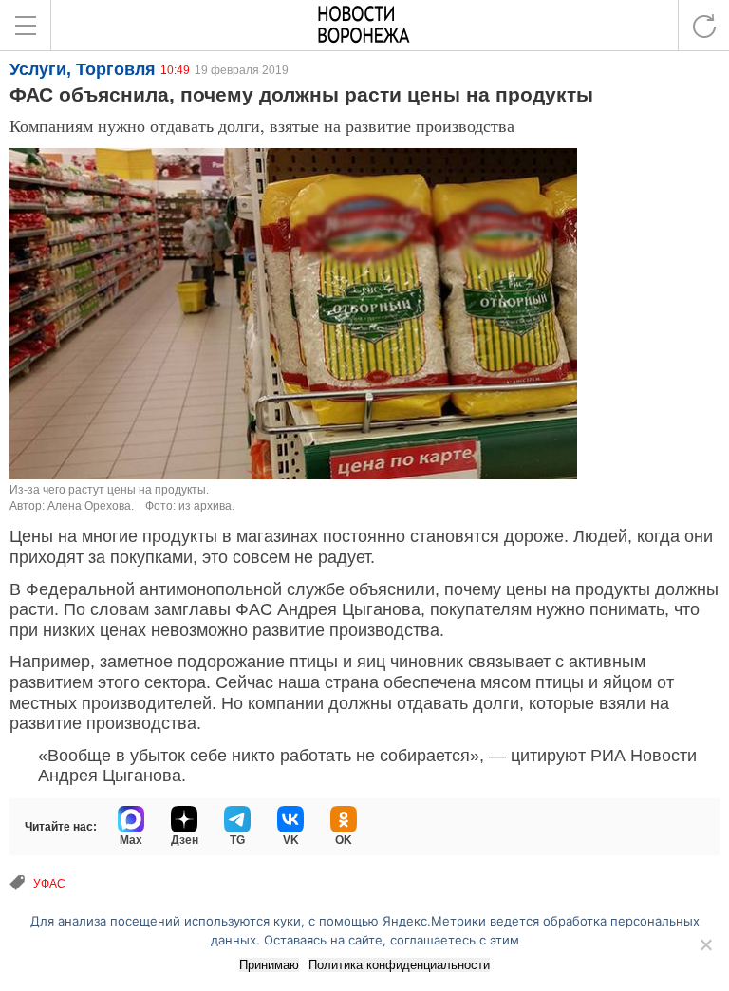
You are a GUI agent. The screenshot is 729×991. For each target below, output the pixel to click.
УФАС (49, 883)
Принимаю (269, 965)
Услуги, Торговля (82, 69)
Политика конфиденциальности (399, 965)
